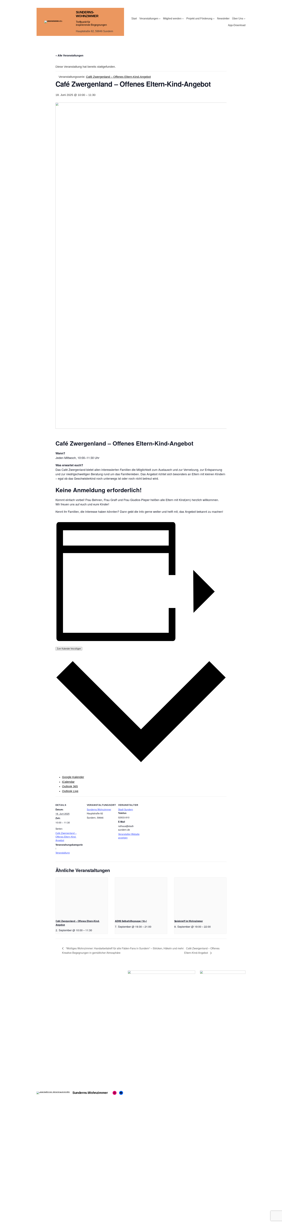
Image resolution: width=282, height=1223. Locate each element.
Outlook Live (70, 791)
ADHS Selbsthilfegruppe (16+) (131, 921)
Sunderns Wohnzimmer (99, 809)
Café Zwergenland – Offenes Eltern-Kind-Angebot (66, 836)
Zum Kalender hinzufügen (69, 648)
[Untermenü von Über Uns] (244, 18)
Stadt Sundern (125, 809)
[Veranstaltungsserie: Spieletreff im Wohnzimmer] (212, 926)
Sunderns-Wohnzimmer (87, 14)
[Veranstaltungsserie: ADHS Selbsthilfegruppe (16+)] (152, 926)
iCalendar (68, 781)
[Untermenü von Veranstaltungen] (160, 18)
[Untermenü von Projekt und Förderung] (214, 18)
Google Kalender (73, 777)
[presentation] (82, 897)
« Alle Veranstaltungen (69, 55)
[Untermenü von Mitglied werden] (183, 18)
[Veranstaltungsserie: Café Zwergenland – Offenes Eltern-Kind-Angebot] (93, 930)
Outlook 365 (70, 786)
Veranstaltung (62, 852)
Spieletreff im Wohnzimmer (188, 921)
